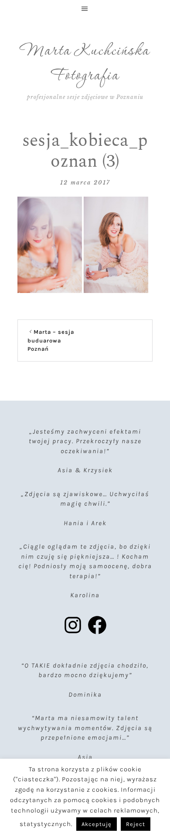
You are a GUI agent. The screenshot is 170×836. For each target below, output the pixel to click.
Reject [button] (135, 824)
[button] (85, 8)
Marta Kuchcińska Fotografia (85, 64)
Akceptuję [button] (97, 824)
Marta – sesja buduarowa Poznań (50, 340)
